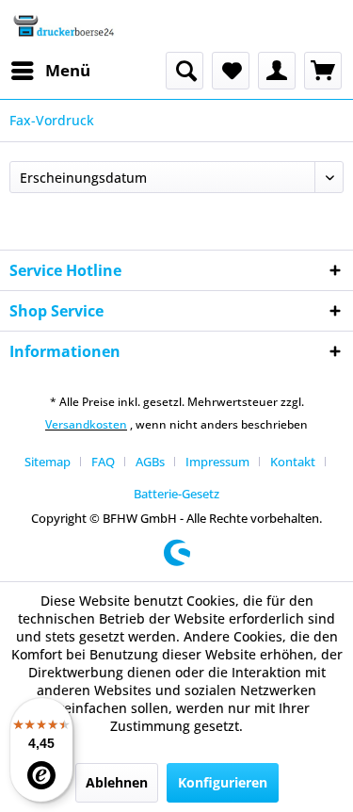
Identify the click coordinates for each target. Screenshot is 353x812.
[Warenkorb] (323, 70)
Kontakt (292, 461)
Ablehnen (117, 782)
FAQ (103, 461)
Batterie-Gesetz (176, 493)
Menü (67, 70)
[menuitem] (50, 70)
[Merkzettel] (230, 70)
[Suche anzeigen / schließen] (184, 70)
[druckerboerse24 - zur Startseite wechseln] (63, 25)
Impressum (217, 461)
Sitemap (47, 461)
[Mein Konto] (277, 70)
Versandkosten (86, 424)
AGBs (150, 461)
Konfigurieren (222, 782)
